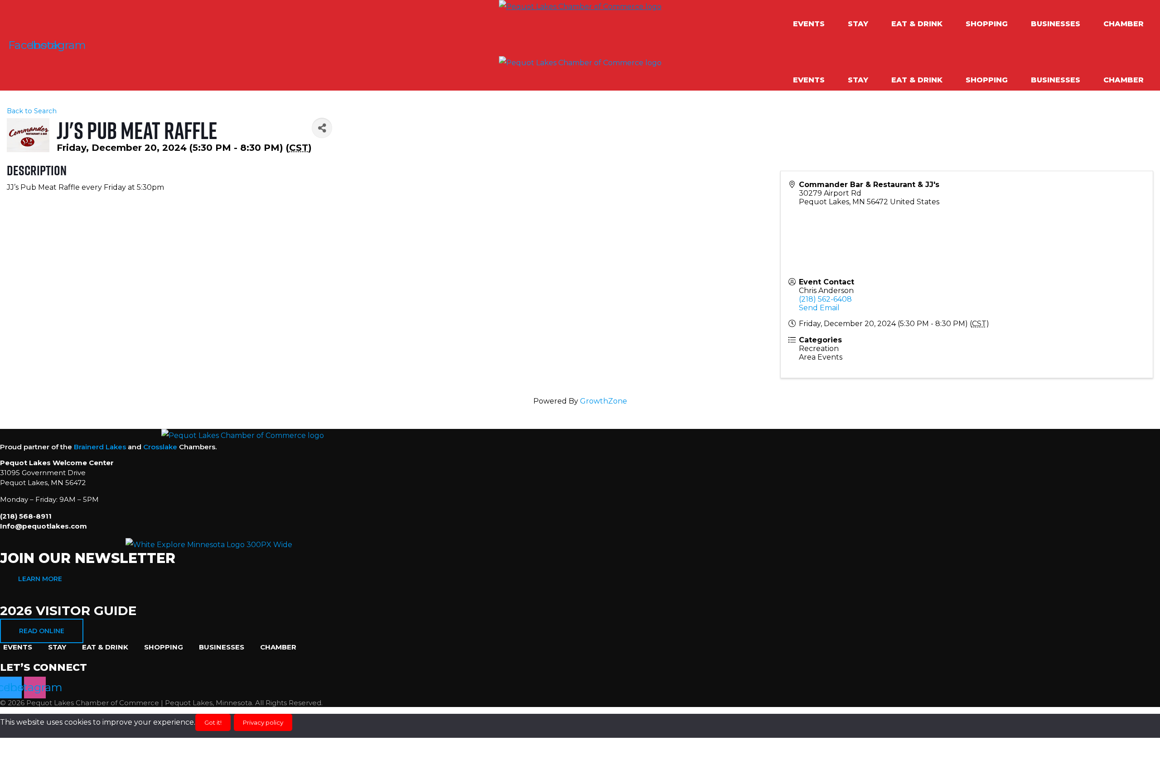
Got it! (213, 722)
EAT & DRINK (916, 23)
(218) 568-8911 (26, 516)
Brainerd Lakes (100, 447)
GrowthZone (603, 401)
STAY (858, 23)
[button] (813, 24)
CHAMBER (1123, 23)
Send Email (819, 307)
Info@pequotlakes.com (43, 526)
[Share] (322, 128)
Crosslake (160, 447)
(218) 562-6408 (825, 299)
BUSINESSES (1055, 23)
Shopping (987, 23)
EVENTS (809, 23)
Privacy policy (263, 722)
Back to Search (32, 111)
